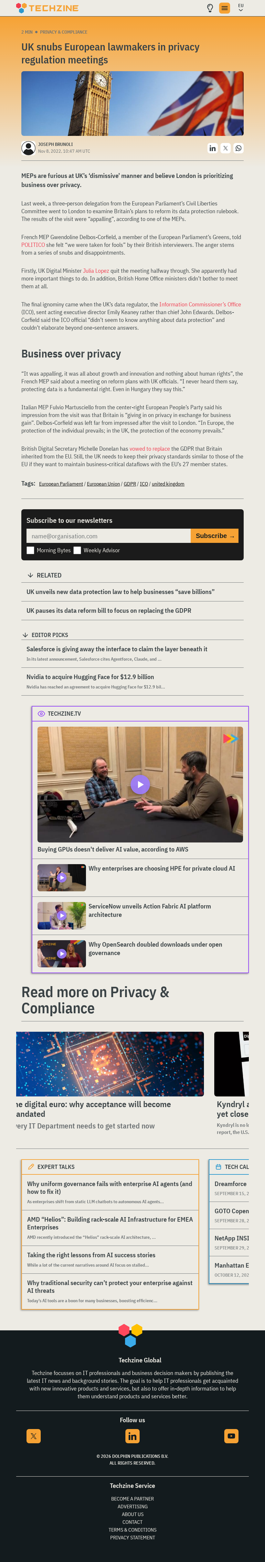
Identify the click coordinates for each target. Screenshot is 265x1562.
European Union (103, 483)
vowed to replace (150, 448)
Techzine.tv (64, 713)
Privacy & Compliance (64, 32)
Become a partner (132, 1498)
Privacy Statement (132, 1537)
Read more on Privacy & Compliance (95, 1000)
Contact (132, 1522)
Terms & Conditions (132, 1529)
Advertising (133, 1506)
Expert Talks (56, 1167)
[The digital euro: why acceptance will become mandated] (105, 1064)
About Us (132, 1514)
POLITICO (33, 244)
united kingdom (168, 483)
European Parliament (61, 483)
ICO (144, 483)
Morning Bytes (54, 550)
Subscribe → (215, 535)
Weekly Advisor (102, 550)
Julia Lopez (96, 270)
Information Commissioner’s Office (200, 304)
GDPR (130, 483)
